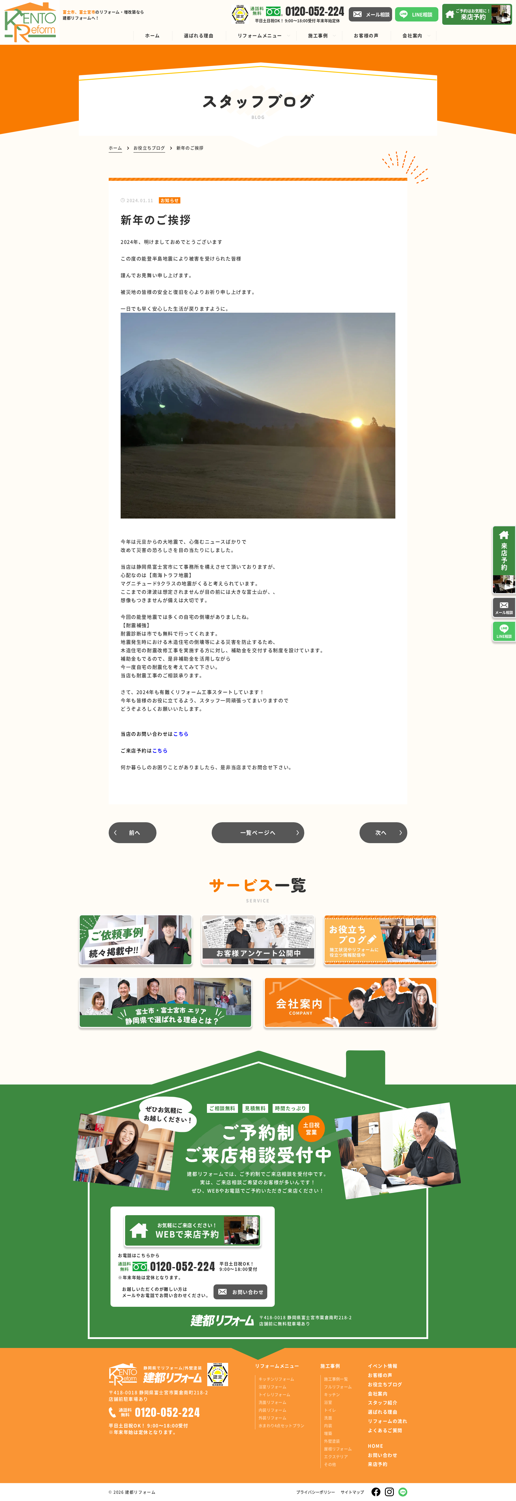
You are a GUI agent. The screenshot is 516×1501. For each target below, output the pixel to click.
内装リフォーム (272, 1410)
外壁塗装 (332, 1441)
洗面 (328, 1417)
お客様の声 (380, 1375)
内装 (328, 1425)
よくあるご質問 (385, 1430)
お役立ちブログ (385, 1384)
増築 (328, 1433)
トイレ (330, 1410)
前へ (135, 832)
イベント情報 (382, 1366)
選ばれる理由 (382, 1412)
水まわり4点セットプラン (281, 1425)
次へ (381, 832)
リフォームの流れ (387, 1421)
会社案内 (378, 1394)
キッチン (332, 1394)
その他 (330, 1464)
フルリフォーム (338, 1386)
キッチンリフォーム (276, 1379)
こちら (160, 750)
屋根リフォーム (338, 1448)
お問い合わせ (382, 1455)
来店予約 (378, 1464)
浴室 (328, 1402)
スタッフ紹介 (382, 1403)
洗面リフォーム (272, 1402)
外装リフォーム (272, 1417)
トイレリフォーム (274, 1394)
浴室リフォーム (272, 1386)
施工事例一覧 (336, 1379)
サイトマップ (352, 1492)
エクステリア (336, 1456)
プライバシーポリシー (315, 1492)
